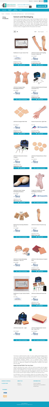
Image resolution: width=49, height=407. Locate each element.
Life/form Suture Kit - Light (20, 327)
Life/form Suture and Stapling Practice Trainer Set (38, 53)
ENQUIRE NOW (41, 6)
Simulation (8, 13)
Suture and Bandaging (29, 13)
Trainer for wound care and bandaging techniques (38, 191)
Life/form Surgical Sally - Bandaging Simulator (19, 87)
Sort (35, 31)
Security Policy (36, 386)
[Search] (30, 7)
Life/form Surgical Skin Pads (20, 121)
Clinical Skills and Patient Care (17, 13)
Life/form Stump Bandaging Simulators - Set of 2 (20, 259)
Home (3, 13)
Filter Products (5, 17)
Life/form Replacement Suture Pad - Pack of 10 (38, 328)
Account (41, 1)
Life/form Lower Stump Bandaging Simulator (19, 191)
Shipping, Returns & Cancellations (39, 384)
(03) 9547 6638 (5, 383)
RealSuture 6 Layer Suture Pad (21, 52)
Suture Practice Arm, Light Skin (38, 121)
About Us (30, 1)
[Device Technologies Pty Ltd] (9, 5)
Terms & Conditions (37, 383)
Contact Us (36, 1)
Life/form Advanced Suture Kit (38, 293)
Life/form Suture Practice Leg (38, 224)
